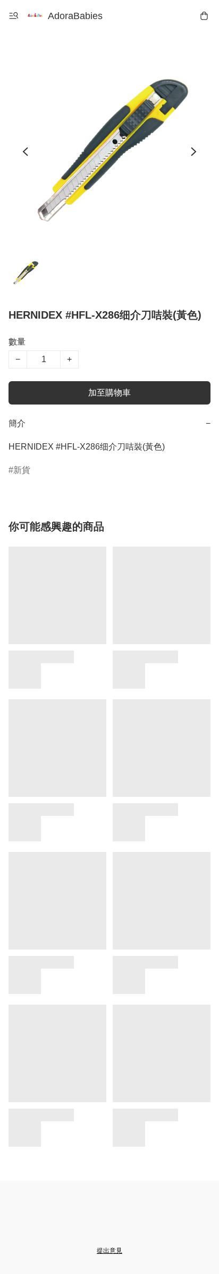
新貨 (21, 470)
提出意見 (109, 1250)
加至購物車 (109, 392)
